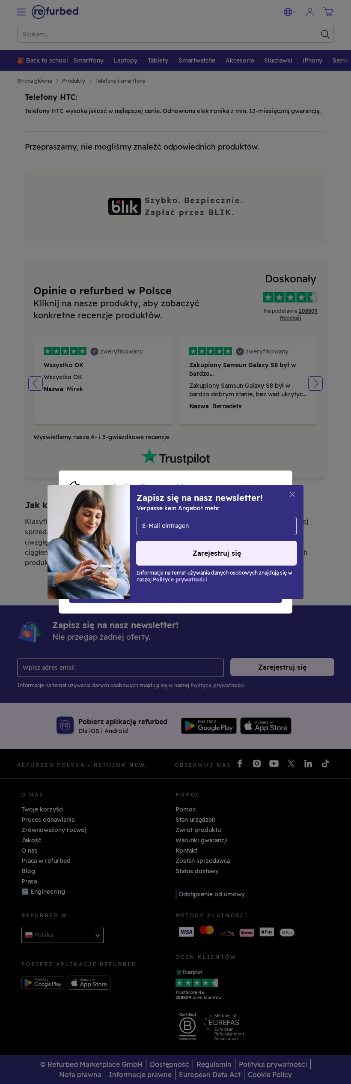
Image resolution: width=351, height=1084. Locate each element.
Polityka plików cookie (180, 533)
